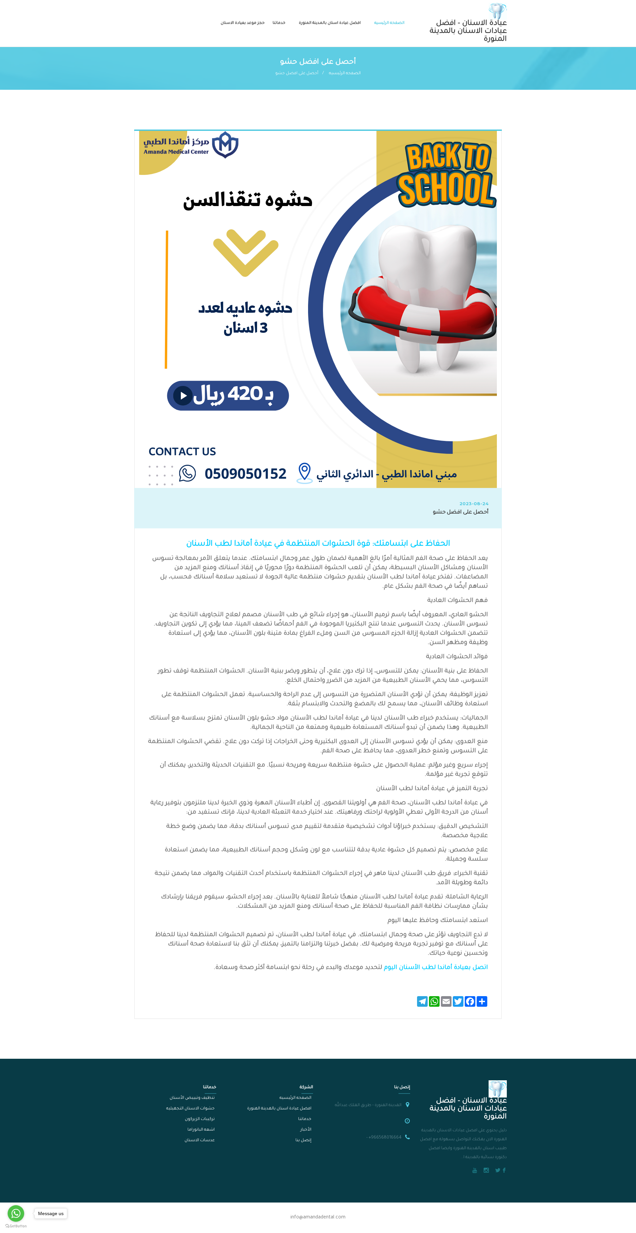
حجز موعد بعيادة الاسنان (243, 23)
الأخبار (305, 1130)
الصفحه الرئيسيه (389, 23)
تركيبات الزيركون (200, 1119)
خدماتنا (279, 23)
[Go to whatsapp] (16, 1213)
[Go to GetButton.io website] (15, 1226)
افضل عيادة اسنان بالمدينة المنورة (330, 23)
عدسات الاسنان (200, 1140)
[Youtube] (474, 1171)
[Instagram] (486, 1171)
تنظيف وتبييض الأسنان (192, 1098)
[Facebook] (504, 1171)
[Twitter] (498, 1171)
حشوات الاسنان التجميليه (190, 1108)
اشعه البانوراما (201, 1130)
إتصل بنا (303, 1140)
